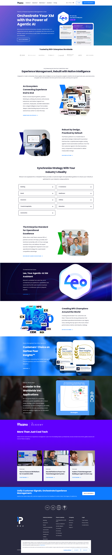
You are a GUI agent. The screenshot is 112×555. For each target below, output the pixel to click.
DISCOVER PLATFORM (66, 155)
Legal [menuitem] (83, 517)
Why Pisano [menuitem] (42, 2)
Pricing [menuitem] (55, 2)
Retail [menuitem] (44, 525)
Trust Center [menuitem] (85, 520)
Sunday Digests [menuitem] (59, 526)
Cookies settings (67, 550)
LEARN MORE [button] (25, 368)
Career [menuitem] (70, 525)
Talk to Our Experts (89, 2)
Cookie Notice (42, 545)
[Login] (67, 2)
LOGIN (78, 2)
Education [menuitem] (45, 539)
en (73, 2)
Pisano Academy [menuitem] (60, 517)
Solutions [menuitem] (28, 2)
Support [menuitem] (71, 527)
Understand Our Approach (29, 115)
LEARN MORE (25, 294)
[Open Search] (70, 2)
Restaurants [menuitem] (46, 532)
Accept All (76, 550)
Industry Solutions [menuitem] (47, 517)
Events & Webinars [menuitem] (60, 523)
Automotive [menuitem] (46, 529)
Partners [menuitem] (71, 522)
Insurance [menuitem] (45, 522)
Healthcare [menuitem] (45, 534)
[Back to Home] (20, 3)
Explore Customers (66, 329)
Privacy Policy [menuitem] (85, 522)
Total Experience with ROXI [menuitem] (61, 520)
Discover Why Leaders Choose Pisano (32, 256)
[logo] (20, 520)
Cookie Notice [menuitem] (85, 525)
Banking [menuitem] (45, 520)
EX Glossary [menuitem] (59, 535)
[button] (3, 552)
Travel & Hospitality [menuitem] (47, 527)
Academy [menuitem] (49, 2)
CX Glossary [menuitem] (59, 533)
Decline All (85, 550)
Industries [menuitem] (34, 2)
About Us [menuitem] (71, 520)
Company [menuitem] (71, 517)
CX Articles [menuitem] (58, 528)
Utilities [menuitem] (44, 536)
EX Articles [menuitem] (58, 530)
